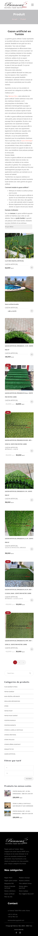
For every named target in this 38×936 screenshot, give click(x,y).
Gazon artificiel (9, 754)
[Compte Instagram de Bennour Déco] (21, 932)
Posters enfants (10, 725)
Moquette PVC (9, 749)
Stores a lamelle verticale (13, 730)
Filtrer (28, 778)
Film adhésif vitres (10, 687)
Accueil (14, 19)
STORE (6, 706)
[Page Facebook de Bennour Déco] (17, 932)
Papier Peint (8, 711)
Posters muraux (10, 720)
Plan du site (8, 897)
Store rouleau (9, 739)
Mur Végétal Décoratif (12, 696)
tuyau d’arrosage (26, 140)
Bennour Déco (13, 96)
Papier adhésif (9, 691)
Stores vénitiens (10, 735)
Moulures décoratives (12, 701)
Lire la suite (12, 311)
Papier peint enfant (11, 715)
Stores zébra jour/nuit (12, 744)
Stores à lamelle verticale (9, 887)
